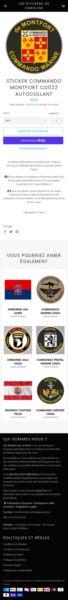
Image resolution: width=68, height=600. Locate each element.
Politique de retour (13, 554)
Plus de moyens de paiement (33, 148)
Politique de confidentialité (17, 570)
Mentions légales (12, 565)
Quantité (54, 113)
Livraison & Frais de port (16, 549)
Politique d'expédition (14, 560)
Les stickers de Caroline (34, 6)
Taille (6, 113)
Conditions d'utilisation (15, 544)
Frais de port (31, 104)
